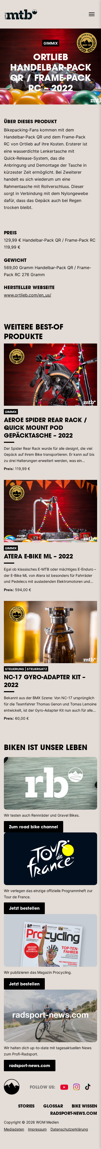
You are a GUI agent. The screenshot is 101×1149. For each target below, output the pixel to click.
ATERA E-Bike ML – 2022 (38, 556)
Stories (26, 1106)
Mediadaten (14, 1129)
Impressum (37, 1129)
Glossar (53, 1106)
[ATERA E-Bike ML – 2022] (50, 511)
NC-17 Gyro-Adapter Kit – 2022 (44, 681)
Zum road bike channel (33, 826)
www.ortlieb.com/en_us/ (27, 295)
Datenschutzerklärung (69, 1129)
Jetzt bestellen (24, 908)
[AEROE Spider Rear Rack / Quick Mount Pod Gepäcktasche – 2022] (50, 375)
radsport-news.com (29, 1065)
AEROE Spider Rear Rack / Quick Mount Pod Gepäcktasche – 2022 (45, 427)
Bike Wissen (84, 1106)
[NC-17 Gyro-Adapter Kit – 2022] (50, 632)
